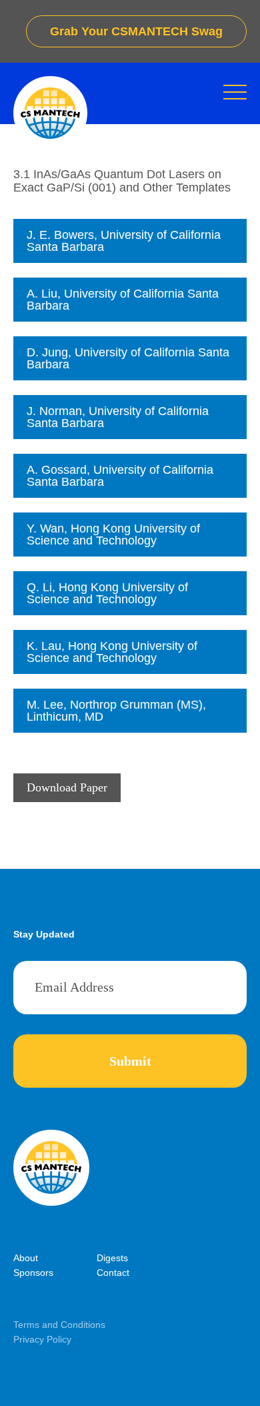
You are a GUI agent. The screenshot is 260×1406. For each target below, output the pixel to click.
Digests (112, 1258)
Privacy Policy (42, 1339)
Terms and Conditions (59, 1324)
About (25, 1258)
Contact (113, 1272)
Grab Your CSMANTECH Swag (136, 31)
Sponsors (33, 1272)
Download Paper (67, 787)
